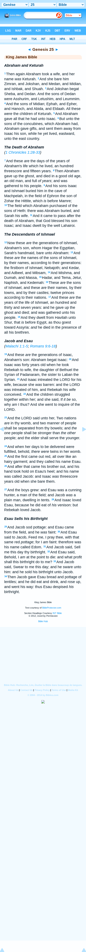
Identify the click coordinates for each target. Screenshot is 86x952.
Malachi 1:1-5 (16, 346)
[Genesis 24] (5, 438)
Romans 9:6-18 (43, 346)
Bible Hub (43, 621)
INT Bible (57, 613)
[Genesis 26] (81, 438)
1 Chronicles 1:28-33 (22, 152)
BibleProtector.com (51, 607)
